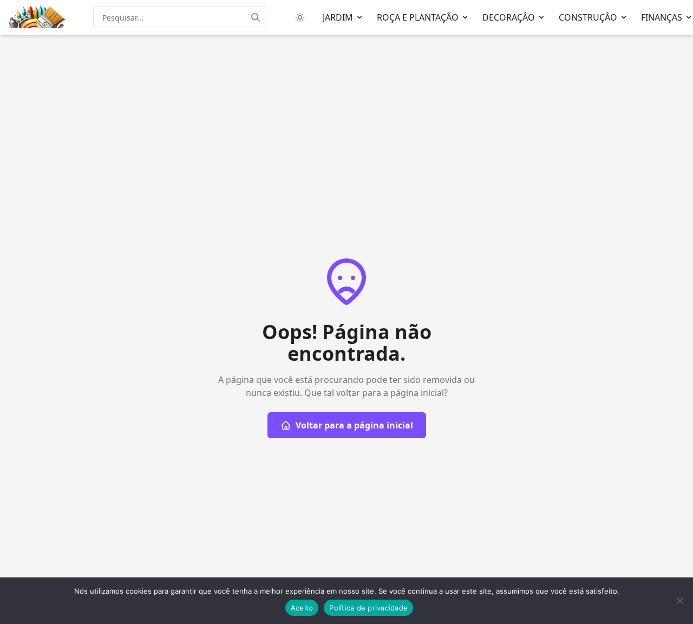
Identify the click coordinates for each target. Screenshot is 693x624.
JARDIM (338, 17)
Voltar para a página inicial (354, 425)
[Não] (679, 600)
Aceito (302, 607)
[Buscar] (258, 17)
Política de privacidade (368, 607)
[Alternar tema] (300, 17)
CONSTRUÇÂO (588, 17)
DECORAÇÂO (508, 17)
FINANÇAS (661, 17)
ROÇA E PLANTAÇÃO (418, 17)
